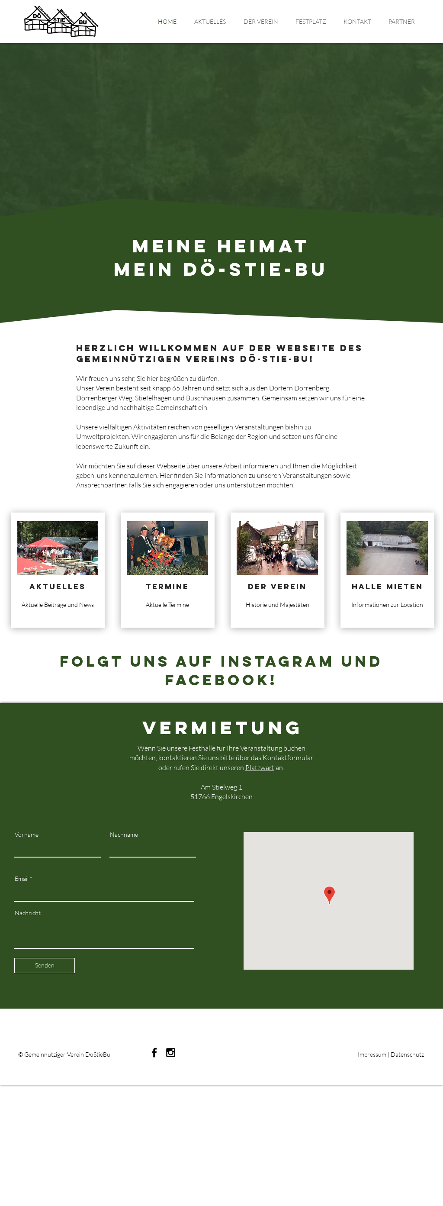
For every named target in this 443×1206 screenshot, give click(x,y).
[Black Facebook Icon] (154, 1052)
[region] (58, 570)
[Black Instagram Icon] (170, 1052)
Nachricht (28, 913)
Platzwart (259, 767)
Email (22, 879)
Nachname (124, 835)
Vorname (27, 835)
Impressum (372, 1054)
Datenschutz (407, 1054)
